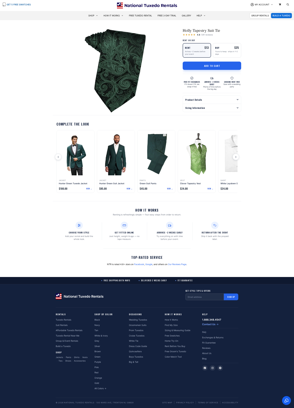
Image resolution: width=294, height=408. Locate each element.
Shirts (76, 357)
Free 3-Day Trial (167, 15)
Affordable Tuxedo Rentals (69, 330)
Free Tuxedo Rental (140, 15)
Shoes (68, 361)
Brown (97, 351)
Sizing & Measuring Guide (177, 330)
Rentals (61, 314)
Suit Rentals (62, 325)
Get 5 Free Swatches (19, 4)
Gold (96, 383)
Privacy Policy (185, 402)
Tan (96, 330)
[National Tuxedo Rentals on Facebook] (205, 368)
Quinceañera (135, 351)
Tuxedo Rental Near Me (67, 335)
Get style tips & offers (198, 290)
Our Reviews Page (177, 264)
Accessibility (230, 402)
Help (199, 15)
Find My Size (171, 325)
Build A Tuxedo (281, 15)
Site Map (167, 402)
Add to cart (212, 65)
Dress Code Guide (138, 346)
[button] (288, 4)
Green (97, 356)
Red (96, 372)
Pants (68, 357)
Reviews (206, 348)
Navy (97, 325)
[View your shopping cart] (280, 4)
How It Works (112, 15)
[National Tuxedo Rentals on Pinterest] (220, 368)
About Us (206, 353)
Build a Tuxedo (63, 346)
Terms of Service (208, 402)
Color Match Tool (173, 356)
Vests (85, 357)
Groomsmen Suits (137, 325)
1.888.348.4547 (211, 319)
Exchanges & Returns (212, 337)
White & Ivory (101, 335)
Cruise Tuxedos (136, 335)
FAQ (204, 332)
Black (97, 319)
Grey (96, 341)
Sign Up (231, 296)
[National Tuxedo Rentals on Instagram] (212, 368)
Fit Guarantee (209, 342)
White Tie (133, 341)
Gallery (186, 15)
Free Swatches (172, 335)
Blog (204, 358)
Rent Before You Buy (175, 346)
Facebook (139, 264)
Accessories (80, 361)
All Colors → (100, 388)
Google (148, 264)
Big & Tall (133, 362)
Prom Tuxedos (136, 330)
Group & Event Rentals (67, 341)
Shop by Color (103, 314)
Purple (97, 362)
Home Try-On (171, 341)
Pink (96, 367)
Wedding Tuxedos (138, 319)
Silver (97, 346)
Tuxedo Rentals (63, 319)
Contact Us (208, 324)
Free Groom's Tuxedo (175, 351)
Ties (60, 361)
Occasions (135, 314)
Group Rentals (260, 15)
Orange (98, 378)
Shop (91, 15)
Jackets (59, 357)
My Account (262, 4)
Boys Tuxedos (136, 356)
